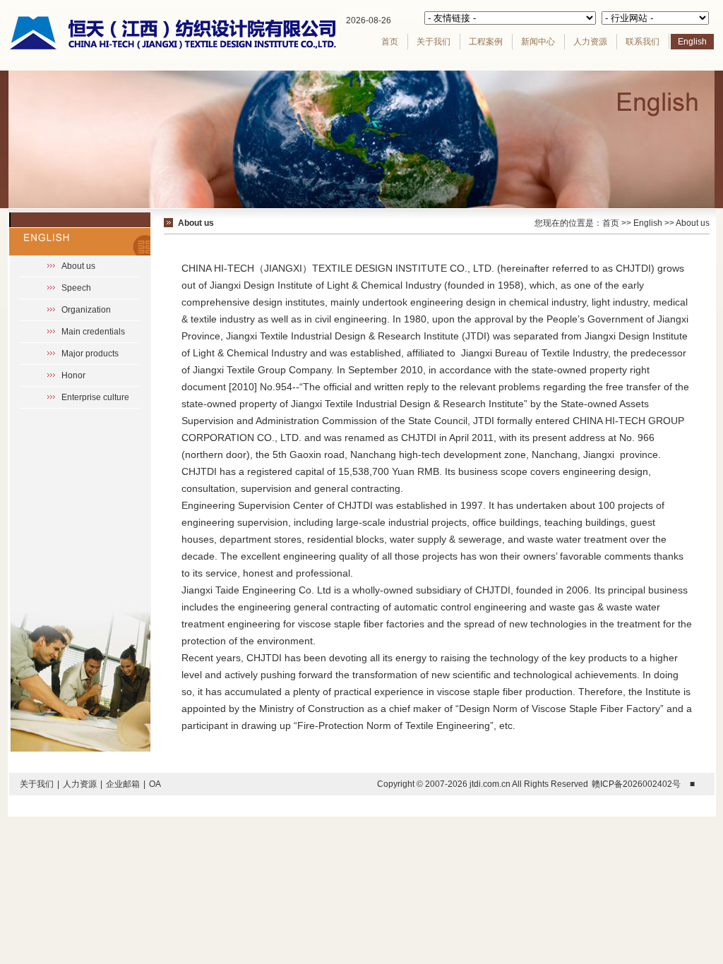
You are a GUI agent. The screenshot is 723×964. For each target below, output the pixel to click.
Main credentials (93, 332)
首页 (389, 42)
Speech (76, 288)
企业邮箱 (123, 784)
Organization (86, 310)
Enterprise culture (95, 397)
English (692, 42)
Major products (90, 354)
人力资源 (590, 42)
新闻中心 (538, 42)
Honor (73, 375)
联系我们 (642, 42)
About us (78, 266)
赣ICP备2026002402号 (636, 784)
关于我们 (433, 42)
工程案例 (486, 42)
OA (155, 784)
